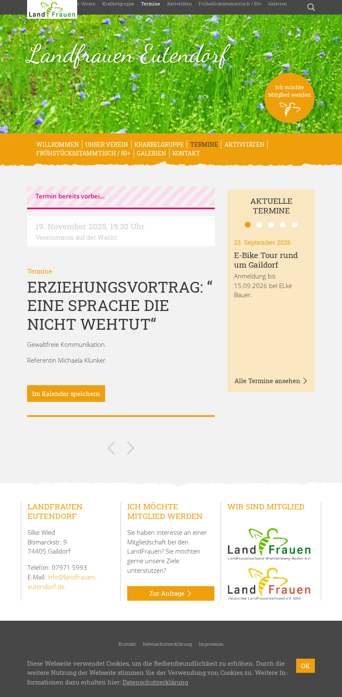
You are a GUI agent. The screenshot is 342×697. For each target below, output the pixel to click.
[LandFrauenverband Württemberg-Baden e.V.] (269, 543)
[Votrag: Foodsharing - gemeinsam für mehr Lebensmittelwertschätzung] (130, 449)
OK (305, 666)
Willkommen (57, 144)
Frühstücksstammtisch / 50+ (230, 3)
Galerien (277, 3)
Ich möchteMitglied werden (289, 90)
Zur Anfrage (167, 593)
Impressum (211, 644)
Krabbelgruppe (118, 3)
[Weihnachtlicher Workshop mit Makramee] (111, 449)
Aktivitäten (179, 3)
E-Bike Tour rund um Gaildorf (266, 260)
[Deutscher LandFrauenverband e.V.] (269, 583)
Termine (150, 3)
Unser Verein (81, 3)
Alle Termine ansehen (268, 380)
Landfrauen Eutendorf (128, 53)
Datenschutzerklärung (167, 644)
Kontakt (186, 153)
